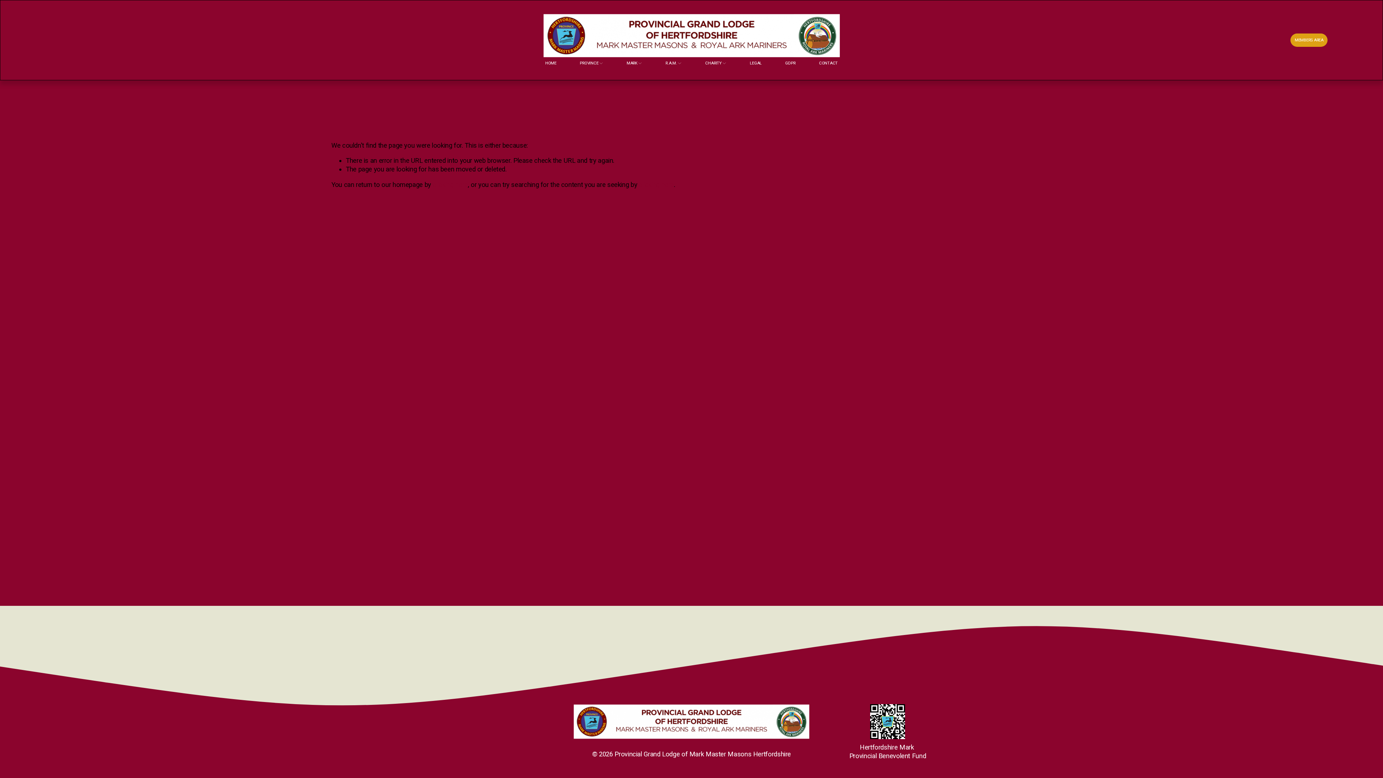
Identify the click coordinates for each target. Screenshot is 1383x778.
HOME (550, 63)
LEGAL (756, 63)
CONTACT (828, 63)
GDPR (790, 63)
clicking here (450, 184)
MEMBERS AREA (1309, 40)
